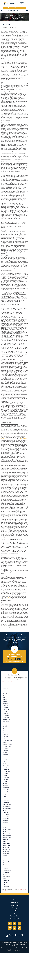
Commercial (14, 905)
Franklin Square (6, 730)
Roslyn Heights (6, 847)
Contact (14, 913)
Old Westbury (6, 818)
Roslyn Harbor (6, 845)
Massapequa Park (7, 791)
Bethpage (5, 701)
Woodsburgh (6, 886)
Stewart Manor (6, 863)
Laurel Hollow (6, 771)
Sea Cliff (5, 855)
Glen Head (5, 738)
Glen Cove (5, 736)
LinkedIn (14, 928)
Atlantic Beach (6, 690)
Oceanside (5, 812)
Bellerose (5, 697)
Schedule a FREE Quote (14, 7)
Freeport (5, 732)
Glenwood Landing (7, 740)
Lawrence (5, 773)
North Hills (5, 810)
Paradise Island (6, 824)
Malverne (5, 783)
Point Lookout (6, 833)
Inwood (5, 756)
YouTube (10, 928)
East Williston (6, 721)
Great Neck (5, 742)
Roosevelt (5, 839)
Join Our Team (14, 919)
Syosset (5, 864)
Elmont (4, 723)
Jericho (4, 762)
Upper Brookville (7, 870)
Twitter (19, 923)
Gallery (14, 908)
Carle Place (5, 705)
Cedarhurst (5, 707)
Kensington (5, 763)
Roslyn (4, 841)
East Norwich (6, 717)
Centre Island (6, 709)
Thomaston (5, 866)
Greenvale (5, 748)
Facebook (14, 923)
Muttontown (6, 802)
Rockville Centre (7, 837)
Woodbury (5, 882)
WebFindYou (18, 950)
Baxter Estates (6, 694)
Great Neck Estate (7, 744)
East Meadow (6, 715)
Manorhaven (6, 787)
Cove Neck (5, 711)
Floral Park (5, 727)
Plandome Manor (7, 831)
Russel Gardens (6, 849)
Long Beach (6, 779)
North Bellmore (6, 806)
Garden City (6, 734)
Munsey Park (6, 800)
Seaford (5, 857)
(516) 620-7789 (13, 11)
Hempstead (5, 750)
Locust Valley (6, 777)
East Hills (5, 713)
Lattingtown (6, 769)
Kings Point (6, 765)
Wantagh (5, 874)
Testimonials (14, 916)
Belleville (5, 684)
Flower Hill (5, 728)
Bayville (5, 695)
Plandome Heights (7, 829)
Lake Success (6, 767)
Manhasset (5, 785)
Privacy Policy (15, 83)
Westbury (5, 878)
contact (8, 597)
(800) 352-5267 (23, 438)
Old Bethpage (6, 814)
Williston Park (6, 880)
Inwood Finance (7, 758)
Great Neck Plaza (7, 746)
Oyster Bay (5, 820)
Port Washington (7, 835)
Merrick (5, 795)
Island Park (5, 760)
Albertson (5, 688)
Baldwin (5, 692)
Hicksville (5, 754)
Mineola (5, 798)
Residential (14, 902)
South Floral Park (7, 859)
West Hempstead (7, 876)
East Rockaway (6, 719)
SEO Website (11, 950)
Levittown (5, 775)
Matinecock (5, 793)
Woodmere (5, 884)
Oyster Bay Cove (7, 822)
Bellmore (5, 699)
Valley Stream (6, 872)
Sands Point (6, 853)
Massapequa (6, 789)
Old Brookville (6, 816)
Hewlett (5, 752)
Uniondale (5, 868)
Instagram (10, 923)
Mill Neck (5, 796)
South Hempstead (7, 861)
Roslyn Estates (6, 843)
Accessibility (7, 944)
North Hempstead (7, 808)
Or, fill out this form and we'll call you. (14, 661)
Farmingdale (6, 725)
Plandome (5, 828)
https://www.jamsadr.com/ (7, 438)
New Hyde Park (7, 804)
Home (14, 900)
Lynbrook (5, 781)
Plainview (5, 826)
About (14, 910)
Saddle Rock (6, 851)
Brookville (5, 703)
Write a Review (2, 10)
